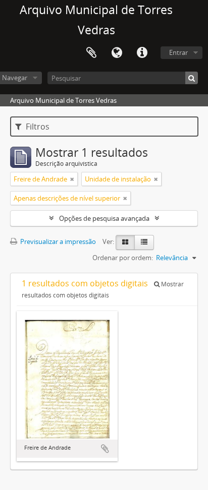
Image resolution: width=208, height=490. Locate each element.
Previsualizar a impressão (57, 241)
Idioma (116, 53)
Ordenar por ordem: (122, 257)
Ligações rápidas (141, 53)
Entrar (178, 52)
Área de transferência (91, 53)
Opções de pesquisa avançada (104, 218)
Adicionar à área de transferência (105, 449)
